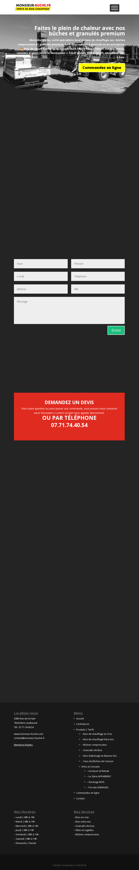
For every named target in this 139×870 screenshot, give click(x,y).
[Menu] (114, 8)
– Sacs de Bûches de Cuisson (97, 761)
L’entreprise (82, 724)
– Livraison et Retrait (98, 771)
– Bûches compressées (94, 744)
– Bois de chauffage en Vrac (96, 733)
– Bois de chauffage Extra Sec (97, 739)
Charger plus (69, 682)
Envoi (116, 330)
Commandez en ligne (102, 67)
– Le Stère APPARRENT (99, 776)
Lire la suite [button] (24, 662)
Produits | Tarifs (85, 729)
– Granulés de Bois (91, 750)
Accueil (80, 718)
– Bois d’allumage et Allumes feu (99, 755)
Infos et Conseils (90, 766)
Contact (80, 798)
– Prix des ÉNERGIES (98, 787)
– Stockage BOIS (95, 782)
